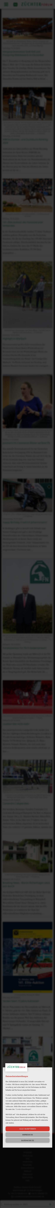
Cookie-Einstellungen (23, 1109)
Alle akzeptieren (27, 1128)
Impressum (27, 1134)
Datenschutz (27, 1140)
